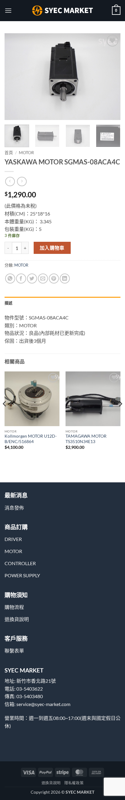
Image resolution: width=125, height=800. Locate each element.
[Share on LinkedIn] (65, 278)
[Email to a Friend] (43, 278)
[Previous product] (21, 181)
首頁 (9, 152)
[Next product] (10, 181)
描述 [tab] (9, 302)
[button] (8, 10)
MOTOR (26, 152)
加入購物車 (52, 248)
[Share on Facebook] (21, 278)
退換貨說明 (51, 783)
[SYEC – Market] (62, 10)
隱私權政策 (73, 783)
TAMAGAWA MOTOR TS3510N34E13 (86, 439)
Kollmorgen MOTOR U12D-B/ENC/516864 (31, 439)
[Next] (110, 76)
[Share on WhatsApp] (10, 278)
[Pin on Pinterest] (54, 278)
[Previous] (14, 76)
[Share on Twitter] (32, 278)
